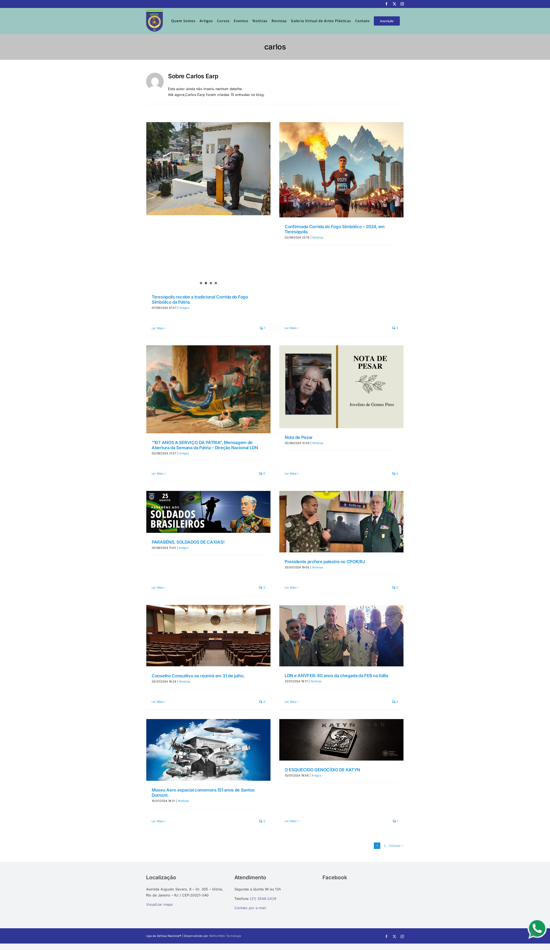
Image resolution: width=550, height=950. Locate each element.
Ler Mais (157, 328)
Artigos (184, 307)
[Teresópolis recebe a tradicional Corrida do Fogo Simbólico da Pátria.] (208, 168)
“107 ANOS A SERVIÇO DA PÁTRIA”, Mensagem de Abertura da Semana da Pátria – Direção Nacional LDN (205, 445)
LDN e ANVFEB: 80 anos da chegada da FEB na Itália (336, 675)
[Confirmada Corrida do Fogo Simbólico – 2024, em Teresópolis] (341, 170)
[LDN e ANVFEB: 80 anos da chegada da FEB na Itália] (341, 636)
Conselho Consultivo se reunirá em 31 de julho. (198, 675)
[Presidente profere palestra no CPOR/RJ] (341, 521)
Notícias (317, 237)
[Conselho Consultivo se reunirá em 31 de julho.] (208, 636)
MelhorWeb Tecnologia (225, 936)
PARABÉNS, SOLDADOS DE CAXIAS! (188, 542)
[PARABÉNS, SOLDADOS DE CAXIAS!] (208, 512)
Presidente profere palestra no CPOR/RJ (325, 561)
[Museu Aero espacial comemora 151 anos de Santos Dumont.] (208, 750)
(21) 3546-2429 (263, 898)
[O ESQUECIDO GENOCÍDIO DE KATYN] (341, 740)
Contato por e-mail (250, 908)
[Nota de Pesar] (341, 386)
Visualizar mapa (159, 904)
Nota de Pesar (299, 437)
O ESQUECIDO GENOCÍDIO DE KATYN (322, 769)
